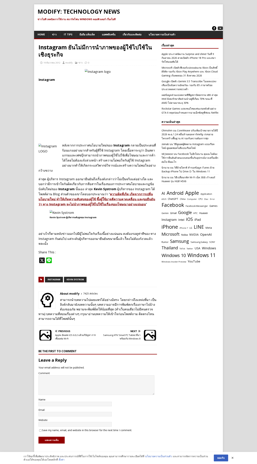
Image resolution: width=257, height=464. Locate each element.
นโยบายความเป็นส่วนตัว (162, 34)
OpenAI (206, 234)
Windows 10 (174, 255)
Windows (209, 248)
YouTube (194, 261)
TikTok (182, 248)
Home (41, 34)
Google (185, 212)
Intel (181, 220)
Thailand (170, 248)
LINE (199, 227)
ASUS (164, 199)
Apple (192, 192)
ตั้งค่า (62, 459)
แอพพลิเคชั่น (109, 34)
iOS (189, 219)
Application (206, 193)
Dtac (206, 199)
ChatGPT (173, 199)
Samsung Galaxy (199, 242)
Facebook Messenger (197, 206)
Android (175, 193)
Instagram (54, 279)
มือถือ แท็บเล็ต (87, 34)
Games (213, 206)
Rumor (165, 242)
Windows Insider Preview (174, 261)
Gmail (173, 213)
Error (212, 199)
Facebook (173, 205)
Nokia (184, 234)
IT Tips (68, 34)
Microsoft (171, 234)
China (182, 199)
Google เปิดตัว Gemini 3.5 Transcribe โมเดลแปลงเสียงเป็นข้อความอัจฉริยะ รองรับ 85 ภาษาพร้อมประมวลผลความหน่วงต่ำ (189, 85)
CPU (200, 199)
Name (41, 399)
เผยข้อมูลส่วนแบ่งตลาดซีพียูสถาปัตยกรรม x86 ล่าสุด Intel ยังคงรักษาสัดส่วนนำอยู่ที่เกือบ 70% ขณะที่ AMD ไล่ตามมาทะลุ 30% (190, 98)
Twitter (190, 248)
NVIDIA (194, 235)
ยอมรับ (221, 457)
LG (191, 227)
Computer (192, 199)
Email (41, 410)
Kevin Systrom (75, 279)
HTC (195, 213)
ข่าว (54, 34)
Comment (44, 373)
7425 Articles (90, 293)
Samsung (179, 241)
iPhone (170, 226)
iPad (197, 219)
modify (69, 62)
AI (163, 193)
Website (43, 420)
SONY (212, 242)
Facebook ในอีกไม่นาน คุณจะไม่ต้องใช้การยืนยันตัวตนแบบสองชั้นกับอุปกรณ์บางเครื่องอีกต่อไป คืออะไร (190, 157)
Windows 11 (201, 255)
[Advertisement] (97, 109)
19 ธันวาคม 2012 (51, 62)
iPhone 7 (184, 228)
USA (197, 248)
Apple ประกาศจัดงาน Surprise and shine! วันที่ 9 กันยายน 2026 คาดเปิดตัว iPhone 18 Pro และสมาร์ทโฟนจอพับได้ (189, 58)
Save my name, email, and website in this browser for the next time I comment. (87, 430)
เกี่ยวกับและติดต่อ (132, 34)
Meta (208, 227)
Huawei (203, 213)
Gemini (165, 213)
